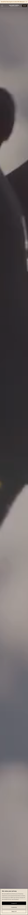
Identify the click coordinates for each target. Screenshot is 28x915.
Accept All (14, 903)
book (24, 5)
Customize (14, 907)
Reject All (14, 911)
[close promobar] (26, 2)
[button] (2, 6)
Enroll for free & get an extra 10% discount (13, 1)
